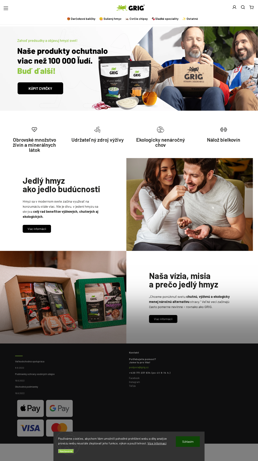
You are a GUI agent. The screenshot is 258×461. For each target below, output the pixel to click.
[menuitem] (81, 18)
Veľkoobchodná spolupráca (29, 361)
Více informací (157, 443)
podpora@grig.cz (139, 367)
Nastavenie (66, 451)
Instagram (134, 381)
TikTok (132, 385)
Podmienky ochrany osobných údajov (35, 374)
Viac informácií (37, 228)
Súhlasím (188, 441)
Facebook (134, 378)
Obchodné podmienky (26, 386)
